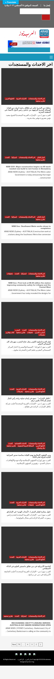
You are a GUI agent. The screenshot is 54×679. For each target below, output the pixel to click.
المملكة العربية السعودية (26, 446)
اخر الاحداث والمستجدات (37, 99)
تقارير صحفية (40, 101)
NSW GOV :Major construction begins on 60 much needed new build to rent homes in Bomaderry (28, 168)
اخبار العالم (41, 157)
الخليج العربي (9, 99)
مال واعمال (41, 448)
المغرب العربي (40, 332)
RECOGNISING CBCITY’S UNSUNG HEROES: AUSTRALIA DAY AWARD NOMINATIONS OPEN (30, 624)
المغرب (17, 330)
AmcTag (31, 662)
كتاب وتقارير (10, 332)
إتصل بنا (47, 5)
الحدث (7, 157)
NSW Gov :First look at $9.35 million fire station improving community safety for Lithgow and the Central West (29, 285)
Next (14, 644)
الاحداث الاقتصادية (20, 443)
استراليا (14, 157)
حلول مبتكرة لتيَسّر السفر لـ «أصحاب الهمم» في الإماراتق (29, 512)
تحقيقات (10, 274)
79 (19, 644)
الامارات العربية (21, 99)
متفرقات (42, 335)
